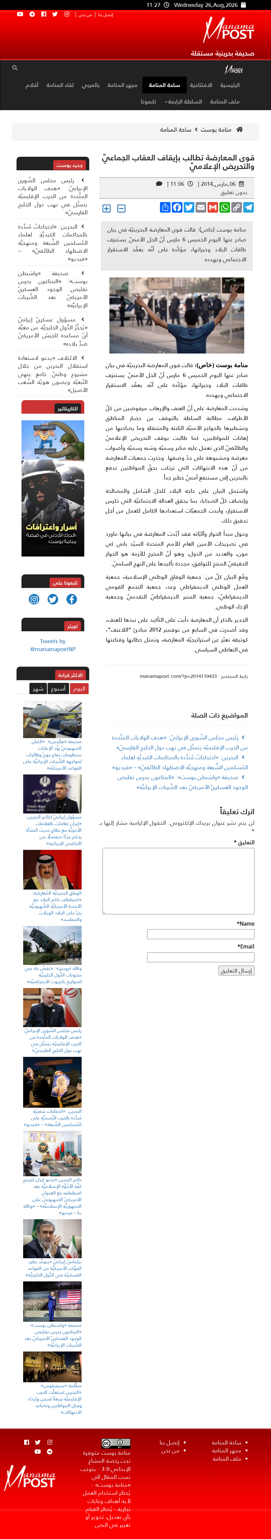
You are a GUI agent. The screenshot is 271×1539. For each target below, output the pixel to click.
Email (245, 946)
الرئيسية (230, 85)
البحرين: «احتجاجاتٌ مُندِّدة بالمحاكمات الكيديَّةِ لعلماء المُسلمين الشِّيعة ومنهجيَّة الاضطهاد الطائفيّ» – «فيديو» (53, 242)
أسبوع (58, 688)
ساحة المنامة (164, 85)
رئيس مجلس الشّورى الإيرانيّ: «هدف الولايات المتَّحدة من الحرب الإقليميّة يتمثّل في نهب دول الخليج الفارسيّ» (53, 196)
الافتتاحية (201, 85)
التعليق (244, 842)
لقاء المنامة (60, 85)
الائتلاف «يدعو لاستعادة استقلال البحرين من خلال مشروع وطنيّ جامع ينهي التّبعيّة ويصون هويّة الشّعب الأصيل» (53, 374)
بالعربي (90, 85)
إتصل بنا (105, 15)
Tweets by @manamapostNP (52, 645)
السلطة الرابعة (185, 101)
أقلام (32, 85)
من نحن (85, 15)
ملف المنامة (225, 101)
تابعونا (148, 101)
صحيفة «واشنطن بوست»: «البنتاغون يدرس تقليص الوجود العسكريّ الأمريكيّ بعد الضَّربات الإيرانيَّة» (53, 289)
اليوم (79, 688)
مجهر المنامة (122, 85)
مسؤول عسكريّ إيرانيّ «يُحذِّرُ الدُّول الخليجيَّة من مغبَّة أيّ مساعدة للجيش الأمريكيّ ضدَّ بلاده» (53, 331)
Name (245, 924)
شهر (38, 688)
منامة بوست (217, 129)
